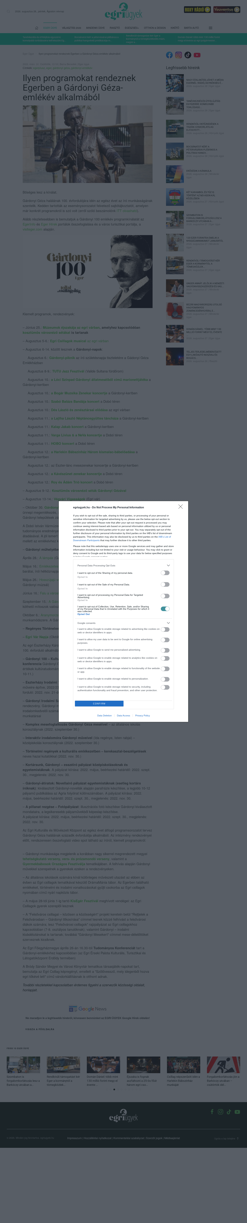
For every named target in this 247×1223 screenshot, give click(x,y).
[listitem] (123, 565)
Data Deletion (104, 715)
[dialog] (123, 611)
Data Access (123, 715)
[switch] (165, 573)
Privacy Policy (142, 715)
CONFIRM (99, 703)
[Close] (181, 507)
